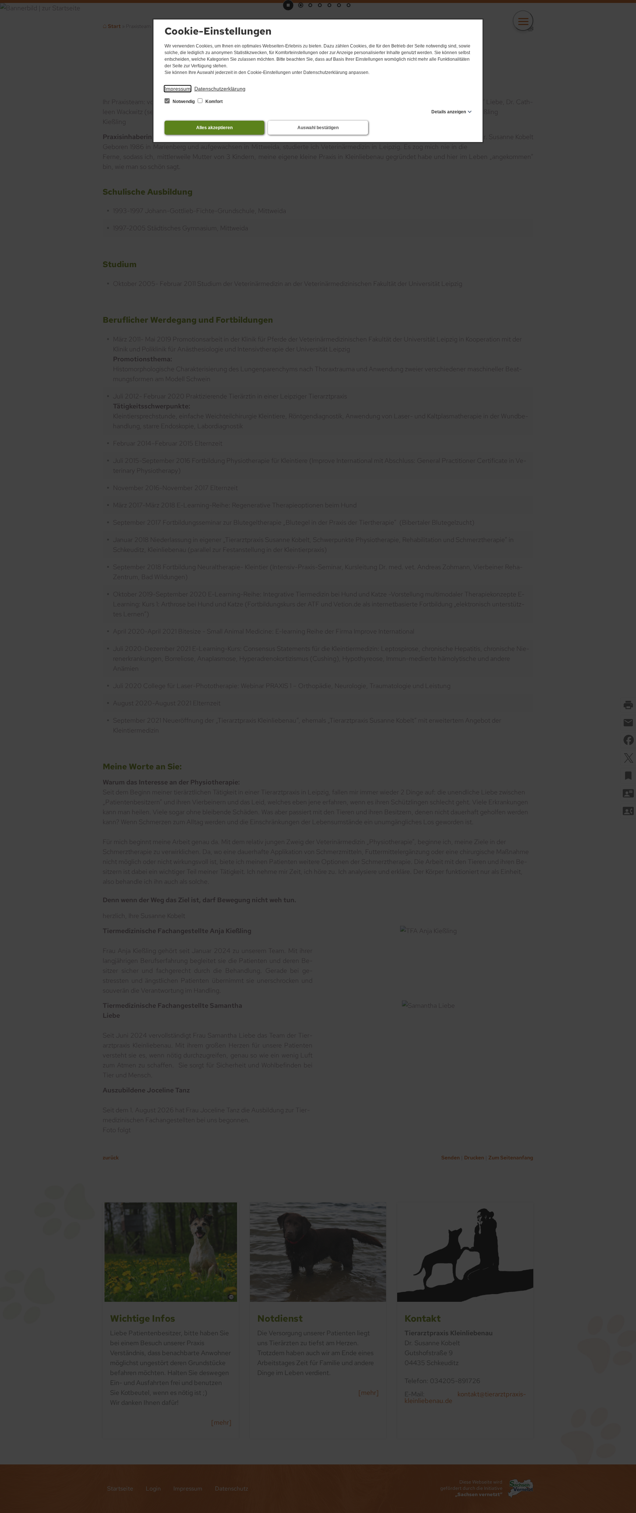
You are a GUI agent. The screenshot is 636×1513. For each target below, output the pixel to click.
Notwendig (184, 101)
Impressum (178, 89)
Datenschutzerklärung (219, 89)
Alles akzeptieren (214, 127)
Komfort (213, 101)
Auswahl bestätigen (318, 127)
